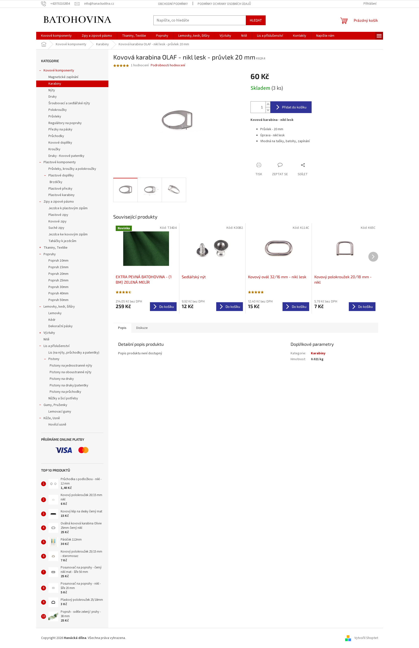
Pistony (53, 359)
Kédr (52, 319)
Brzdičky (56, 182)
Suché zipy (56, 227)
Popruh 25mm (58, 280)
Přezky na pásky (60, 129)
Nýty (51, 90)
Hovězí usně (57, 424)
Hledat (256, 20)
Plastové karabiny (61, 195)
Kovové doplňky (60, 142)
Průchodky (56, 136)
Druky (52, 96)
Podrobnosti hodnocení (168, 65)
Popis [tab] (122, 327)
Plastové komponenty (60, 162)
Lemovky (55, 313)
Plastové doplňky (61, 175)
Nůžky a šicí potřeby (63, 398)
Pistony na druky (62, 378)
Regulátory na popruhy (65, 123)
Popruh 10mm (58, 260)
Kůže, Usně (52, 418)
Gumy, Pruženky (55, 405)
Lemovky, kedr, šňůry (59, 306)
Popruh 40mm (58, 293)
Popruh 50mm (58, 300)
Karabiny (54, 83)
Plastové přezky (60, 188)
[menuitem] (56, 36)
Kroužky (54, 149)
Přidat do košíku (294, 107)
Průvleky (54, 116)
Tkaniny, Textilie (56, 247)
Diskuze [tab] (142, 327)
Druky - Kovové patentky (66, 155)
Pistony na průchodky (65, 391)
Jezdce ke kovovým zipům (68, 234)
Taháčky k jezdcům (62, 241)
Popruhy (50, 254)
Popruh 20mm (58, 273)
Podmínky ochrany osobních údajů (224, 4)
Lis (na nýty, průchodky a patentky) (73, 352)
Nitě (46, 339)
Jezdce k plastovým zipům (68, 208)
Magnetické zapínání (63, 77)
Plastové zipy (58, 214)
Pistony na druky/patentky (69, 385)
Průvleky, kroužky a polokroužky (72, 168)
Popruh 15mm (58, 267)
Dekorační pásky (60, 326)
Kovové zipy (57, 221)
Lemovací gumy (59, 411)
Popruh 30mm (58, 287)
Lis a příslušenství (56, 346)
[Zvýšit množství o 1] (267, 104)
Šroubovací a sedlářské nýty (69, 103)
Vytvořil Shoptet (366, 638)
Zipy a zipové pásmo (59, 201)
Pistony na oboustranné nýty (70, 372)
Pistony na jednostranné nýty (71, 365)
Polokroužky (57, 109)
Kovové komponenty (59, 70)
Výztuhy (49, 332)
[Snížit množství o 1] (267, 110)
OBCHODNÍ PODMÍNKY (173, 4)
